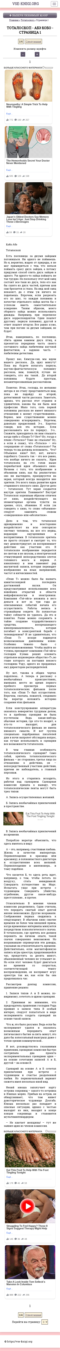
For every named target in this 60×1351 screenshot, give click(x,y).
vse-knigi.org (25, 3)
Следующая (33, 41)
